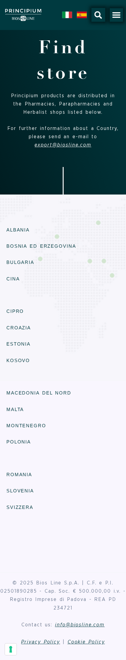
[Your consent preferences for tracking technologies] (11, 649)
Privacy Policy (40, 642)
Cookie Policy (86, 642)
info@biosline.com (80, 624)
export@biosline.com (63, 145)
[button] (98, 15)
